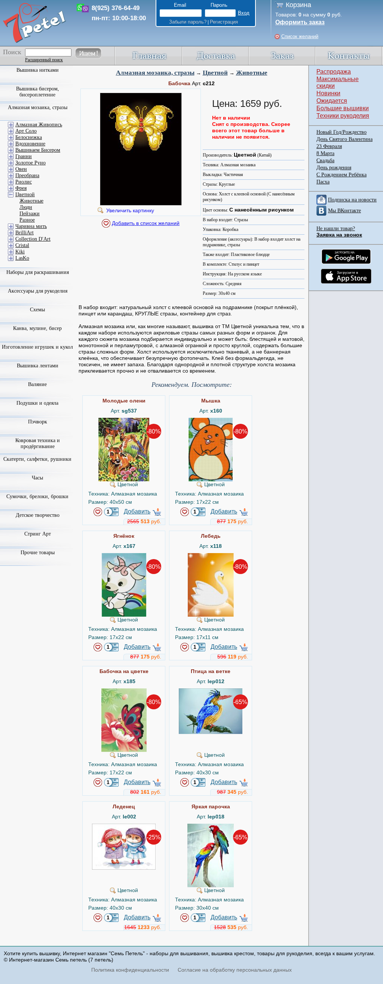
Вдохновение (30, 143)
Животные (251, 72)
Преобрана (27, 175)
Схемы (37, 309)
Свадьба (325, 160)
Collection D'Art (32, 239)
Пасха (323, 182)
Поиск (12, 52)
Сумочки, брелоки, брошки (37, 496)
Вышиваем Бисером (37, 150)
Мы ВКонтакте (344, 210)
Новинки (328, 93)
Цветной (215, 72)
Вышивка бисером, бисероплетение (37, 92)
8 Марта (325, 153)
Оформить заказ (300, 22)
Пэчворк (37, 422)
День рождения (333, 167)
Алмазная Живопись (38, 124)
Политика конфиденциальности (130, 970)
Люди (25, 207)
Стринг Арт (37, 534)
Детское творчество (37, 515)
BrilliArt (24, 232)
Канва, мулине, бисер (37, 328)
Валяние (37, 384)
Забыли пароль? (187, 22)
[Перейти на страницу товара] (123, 421)
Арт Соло (26, 131)
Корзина (298, 5)
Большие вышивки (342, 108)
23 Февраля (329, 146)
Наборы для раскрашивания (37, 272)
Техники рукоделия (342, 115)
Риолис (23, 182)
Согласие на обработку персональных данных (235, 970)
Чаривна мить (31, 226)
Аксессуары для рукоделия (37, 291)
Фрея (21, 188)
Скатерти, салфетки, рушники (37, 459)
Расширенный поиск (44, 59)
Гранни (23, 156)
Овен (21, 169)
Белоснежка (28, 137)
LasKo (22, 258)
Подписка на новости (352, 200)
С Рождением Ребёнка (341, 175)
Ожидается (331, 101)
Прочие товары (38, 552)
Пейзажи (29, 213)
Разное (27, 220)
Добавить (137, 511)
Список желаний (299, 36)
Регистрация (224, 22)
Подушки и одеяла (37, 403)
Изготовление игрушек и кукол (37, 347)
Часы (37, 478)
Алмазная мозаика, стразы (155, 72)
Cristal (22, 245)
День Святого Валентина (344, 139)
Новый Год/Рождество (341, 132)
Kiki (20, 252)
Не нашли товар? (335, 228)
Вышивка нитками (37, 70)
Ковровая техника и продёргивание (37, 443)
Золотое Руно (30, 163)
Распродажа (333, 71)
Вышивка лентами (37, 365)
